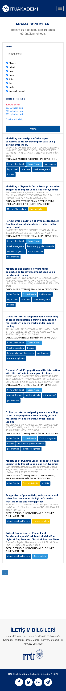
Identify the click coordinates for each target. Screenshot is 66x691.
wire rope (25, 169)
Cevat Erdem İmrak (15, 164)
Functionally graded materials (40, 246)
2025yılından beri (14, 111)
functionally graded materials (20, 353)
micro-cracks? (49, 395)
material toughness (16, 358)
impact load (12, 169)
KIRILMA (45, 483)
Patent (12, 67)
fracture (10, 174)
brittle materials (33, 395)
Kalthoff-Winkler (35, 251)
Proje (11, 71)
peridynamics (43, 353)
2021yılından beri (14, 114)
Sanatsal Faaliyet (17, 90)
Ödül (11, 79)
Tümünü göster (13, 104)
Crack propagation (15, 246)
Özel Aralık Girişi (14, 119)
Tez (10, 83)
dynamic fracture (14, 395)
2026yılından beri (14, 107)
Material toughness (16, 251)
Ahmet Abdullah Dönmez (18, 521)
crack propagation (41, 169)
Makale (12, 63)
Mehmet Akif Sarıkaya (16, 209)
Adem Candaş (13, 294)
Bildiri (11, 86)
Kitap (11, 75)
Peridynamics (50, 164)
